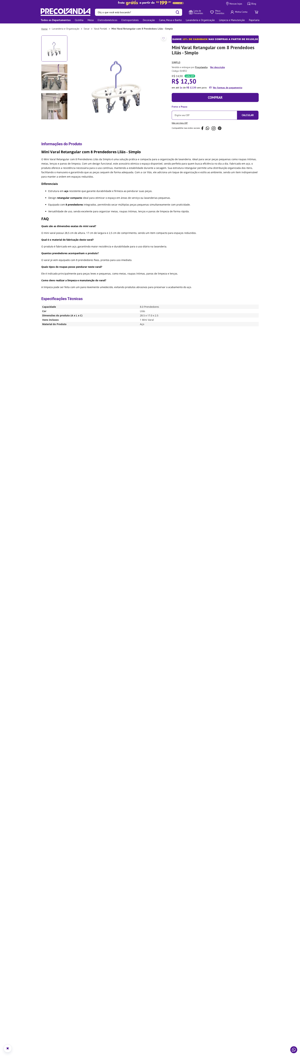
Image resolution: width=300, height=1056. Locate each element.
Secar (87, 28)
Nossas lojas (236, 3)
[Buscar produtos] (177, 12)
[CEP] (204, 112)
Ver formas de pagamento (227, 87)
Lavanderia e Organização (65, 28)
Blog (253, 3)
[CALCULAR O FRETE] (248, 115)
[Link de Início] (44, 28)
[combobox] (138, 12)
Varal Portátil (100, 28)
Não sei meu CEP (180, 123)
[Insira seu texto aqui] (150, 3)
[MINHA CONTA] (239, 12)
